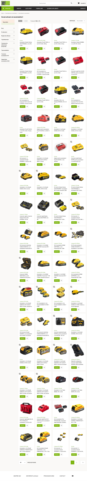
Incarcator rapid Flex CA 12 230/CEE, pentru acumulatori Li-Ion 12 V (43, 420)
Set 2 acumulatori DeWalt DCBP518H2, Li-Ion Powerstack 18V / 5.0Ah (76, 276)
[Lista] (26, 21)
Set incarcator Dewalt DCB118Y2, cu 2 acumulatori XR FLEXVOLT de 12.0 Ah (26, 334)
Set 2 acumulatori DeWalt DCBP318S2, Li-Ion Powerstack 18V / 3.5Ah (59, 247)
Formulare (39, 8)
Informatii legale (32, 476)
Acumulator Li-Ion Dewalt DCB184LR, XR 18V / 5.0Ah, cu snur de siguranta (77, 305)
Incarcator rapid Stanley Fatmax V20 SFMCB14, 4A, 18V (42, 217)
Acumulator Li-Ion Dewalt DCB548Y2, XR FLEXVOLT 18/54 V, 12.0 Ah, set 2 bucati (60, 362)
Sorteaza (72, 20)
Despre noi (17, 476)
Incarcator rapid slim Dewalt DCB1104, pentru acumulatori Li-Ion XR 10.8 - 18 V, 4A (60, 334)
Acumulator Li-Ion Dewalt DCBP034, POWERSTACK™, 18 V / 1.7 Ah (77, 420)
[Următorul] (82, 462)
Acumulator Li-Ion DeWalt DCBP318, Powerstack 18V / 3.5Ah (43, 247)
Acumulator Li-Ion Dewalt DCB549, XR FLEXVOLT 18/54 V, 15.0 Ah (42, 362)
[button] (27, 48)
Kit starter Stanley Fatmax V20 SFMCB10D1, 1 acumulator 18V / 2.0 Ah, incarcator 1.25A (60, 188)
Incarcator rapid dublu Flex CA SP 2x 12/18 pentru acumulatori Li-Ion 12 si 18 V (26, 420)
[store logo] (6, 3)
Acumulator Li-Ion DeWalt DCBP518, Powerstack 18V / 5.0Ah (60, 276)
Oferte (19, 8)
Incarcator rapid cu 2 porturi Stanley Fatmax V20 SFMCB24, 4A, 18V (26, 217)
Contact (62, 476)
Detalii (22, 48)
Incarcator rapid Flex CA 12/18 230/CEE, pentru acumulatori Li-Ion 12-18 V (77, 73)
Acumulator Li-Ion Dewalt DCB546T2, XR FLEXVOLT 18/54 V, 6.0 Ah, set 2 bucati (26, 391)
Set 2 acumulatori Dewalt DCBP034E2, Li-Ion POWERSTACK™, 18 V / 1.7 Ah (43, 450)
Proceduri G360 (49, 476)
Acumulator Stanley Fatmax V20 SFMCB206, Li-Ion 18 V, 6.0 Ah (26, 73)
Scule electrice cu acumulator (11, 13)
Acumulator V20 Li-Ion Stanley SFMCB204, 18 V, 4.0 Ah (60, 102)
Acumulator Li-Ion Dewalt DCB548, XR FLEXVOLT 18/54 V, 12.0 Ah (42, 160)
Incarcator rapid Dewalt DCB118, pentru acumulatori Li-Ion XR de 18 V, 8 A (77, 160)
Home (2, 13)
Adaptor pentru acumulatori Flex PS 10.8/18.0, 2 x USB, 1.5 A (43, 131)
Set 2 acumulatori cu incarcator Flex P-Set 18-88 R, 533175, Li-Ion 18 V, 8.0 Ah (43, 73)
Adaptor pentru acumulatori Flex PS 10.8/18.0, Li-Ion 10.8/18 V (60, 160)
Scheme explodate (52, 8)
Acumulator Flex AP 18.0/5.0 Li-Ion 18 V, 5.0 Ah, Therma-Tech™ (26, 131)
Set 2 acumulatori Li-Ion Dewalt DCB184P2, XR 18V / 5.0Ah (60, 305)
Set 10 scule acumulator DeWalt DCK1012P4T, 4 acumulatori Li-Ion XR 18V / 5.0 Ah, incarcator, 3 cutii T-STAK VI (77, 248)
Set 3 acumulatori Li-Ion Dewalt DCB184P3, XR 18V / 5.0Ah (43, 305)
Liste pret (28, 8)
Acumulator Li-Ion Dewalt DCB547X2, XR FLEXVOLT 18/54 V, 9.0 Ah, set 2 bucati (43, 391)
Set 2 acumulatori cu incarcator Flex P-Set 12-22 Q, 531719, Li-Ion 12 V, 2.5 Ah (26, 102)
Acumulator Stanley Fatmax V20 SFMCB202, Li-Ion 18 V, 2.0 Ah (26, 44)
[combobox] (55, 3)
